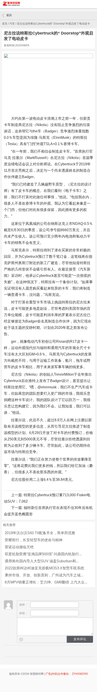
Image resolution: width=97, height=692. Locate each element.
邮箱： (23, 613)
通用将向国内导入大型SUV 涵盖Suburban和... (42, 561)
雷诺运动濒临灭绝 (19, 547)
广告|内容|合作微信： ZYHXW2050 (67, 673)
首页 (4, 23)
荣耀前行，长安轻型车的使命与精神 (33, 540)
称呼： (23, 604)
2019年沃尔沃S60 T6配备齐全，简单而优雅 (40, 533)
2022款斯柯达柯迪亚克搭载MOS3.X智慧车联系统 (44, 568)
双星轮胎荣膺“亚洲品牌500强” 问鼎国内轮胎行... (43, 554)
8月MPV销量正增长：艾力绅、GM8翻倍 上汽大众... (46, 582)
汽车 (12, 23)
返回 (9, 15)
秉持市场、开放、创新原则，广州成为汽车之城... (44, 575)
